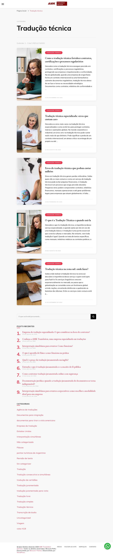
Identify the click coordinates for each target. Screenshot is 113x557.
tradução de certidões (27, 480)
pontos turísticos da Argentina (31, 453)
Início (59, 547)
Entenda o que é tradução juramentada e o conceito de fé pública (51, 366)
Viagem (20, 523)
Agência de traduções (27, 409)
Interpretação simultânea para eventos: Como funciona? (47, 346)
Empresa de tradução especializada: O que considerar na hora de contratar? (56, 332)
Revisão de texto (25, 458)
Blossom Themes (36, 551)
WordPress (21, 552)
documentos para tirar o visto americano (36, 420)
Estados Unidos (24, 431)
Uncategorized (24, 518)
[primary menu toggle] (3, 4)
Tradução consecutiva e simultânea (33, 474)
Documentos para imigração (30, 415)
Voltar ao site (70, 547)
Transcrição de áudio (26, 512)
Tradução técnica (54, 52)
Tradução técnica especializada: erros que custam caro (66, 117)
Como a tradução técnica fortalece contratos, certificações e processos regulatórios (68, 59)
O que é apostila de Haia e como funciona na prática (45, 352)
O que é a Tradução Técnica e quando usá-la (68, 220)
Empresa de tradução (27, 426)
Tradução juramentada (28, 485)
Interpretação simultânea (29, 436)
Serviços (83, 547)
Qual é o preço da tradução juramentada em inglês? (45, 359)
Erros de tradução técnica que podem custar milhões (68, 169)
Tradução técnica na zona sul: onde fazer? (66, 269)
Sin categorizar (24, 463)
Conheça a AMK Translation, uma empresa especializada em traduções (54, 339)
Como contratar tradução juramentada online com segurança (50, 373)
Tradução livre (23, 496)
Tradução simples (25, 501)
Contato (92, 547)
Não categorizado (25, 442)
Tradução (21, 469)
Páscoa (20, 447)
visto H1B (21, 528)
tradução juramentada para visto (32, 491)
